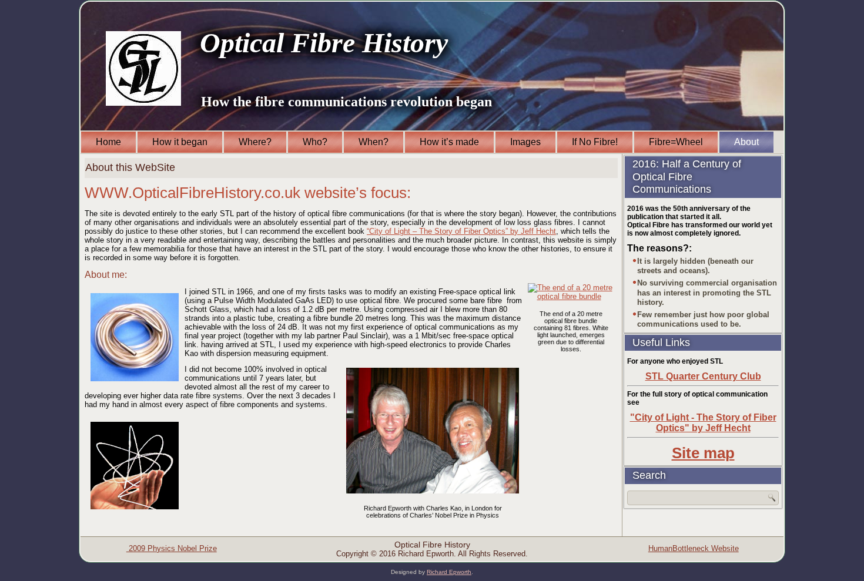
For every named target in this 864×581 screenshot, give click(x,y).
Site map (703, 453)
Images (525, 142)
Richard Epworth (449, 572)
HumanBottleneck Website (693, 548)
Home (108, 142)
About (746, 142)
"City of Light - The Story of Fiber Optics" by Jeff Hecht (703, 422)
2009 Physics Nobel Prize (171, 548)
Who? (315, 142)
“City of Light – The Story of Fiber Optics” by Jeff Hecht (461, 231)
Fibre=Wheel (676, 142)
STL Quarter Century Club (703, 376)
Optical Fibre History (324, 42)
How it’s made (449, 142)
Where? (255, 142)
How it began (179, 142)
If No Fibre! (595, 142)
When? (374, 142)
